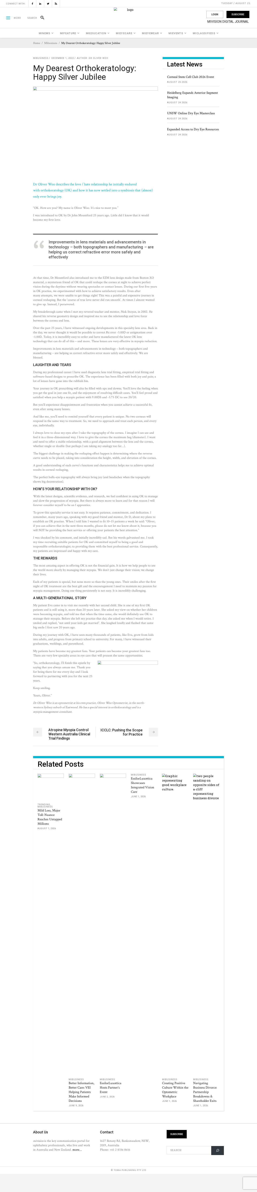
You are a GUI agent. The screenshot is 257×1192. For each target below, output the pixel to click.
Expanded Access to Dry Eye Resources (193, 129)
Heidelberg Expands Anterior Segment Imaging (192, 95)
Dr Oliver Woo (98, 58)
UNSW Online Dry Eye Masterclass (191, 113)
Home (36, 43)
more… (77, 1150)
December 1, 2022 (62, 58)
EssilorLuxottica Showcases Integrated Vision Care (142, 785)
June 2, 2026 (107, 1096)
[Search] (40, 18)
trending (44, 804)
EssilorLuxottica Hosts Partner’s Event (110, 1087)
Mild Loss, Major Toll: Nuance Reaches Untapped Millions (50, 817)
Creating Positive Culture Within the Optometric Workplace (175, 1090)
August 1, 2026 (47, 828)
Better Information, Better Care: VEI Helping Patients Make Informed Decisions (81, 1092)
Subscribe (238, 14)
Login (214, 14)
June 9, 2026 (76, 1105)
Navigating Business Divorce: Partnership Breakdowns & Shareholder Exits (205, 1092)
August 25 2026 (177, 82)
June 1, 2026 (138, 796)
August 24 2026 (177, 102)
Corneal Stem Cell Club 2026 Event (190, 77)
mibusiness (50, 43)
